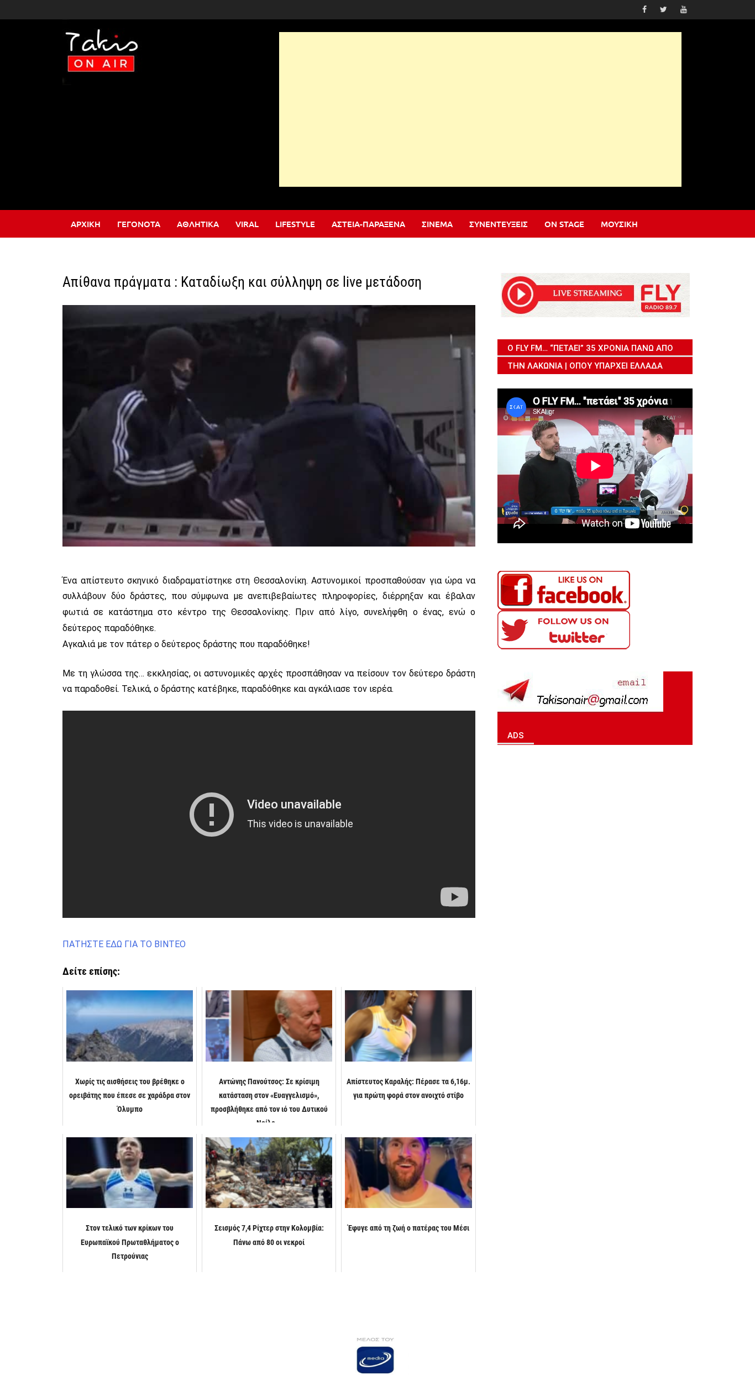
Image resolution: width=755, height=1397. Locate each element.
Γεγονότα (138, 223)
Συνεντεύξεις (498, 223)
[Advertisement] (480, 109)
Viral (247, 223)
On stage (564, 223)
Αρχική (86, 223)
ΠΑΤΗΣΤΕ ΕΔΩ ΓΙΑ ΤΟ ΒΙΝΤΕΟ (124, 944)
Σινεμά (437, 223)
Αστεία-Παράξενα (368, 223)
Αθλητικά (198, 223)
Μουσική (619, 223)
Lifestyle (295, 223)
